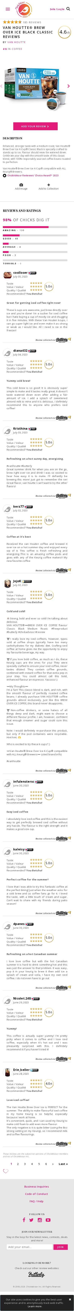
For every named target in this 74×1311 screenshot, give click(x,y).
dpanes (19, 924)
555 (36, 998)
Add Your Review (34, 126)
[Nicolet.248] (8, 1001)
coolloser (20, 273)
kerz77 (18, 506)
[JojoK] (8, 584)
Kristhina (20, 428)
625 (33, 273)
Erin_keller (21, 1070)
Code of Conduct (36, 1194)
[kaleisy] (8, 852)
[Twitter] (31, 1220)
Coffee (17, 49)
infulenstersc (23, 781)
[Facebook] (24, 1220)
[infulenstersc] (8, 784)
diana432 (20, 350)
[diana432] (8, 353)
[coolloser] (8, 275)
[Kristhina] (8, 431)
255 (33, 351)
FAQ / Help (37, 1201)
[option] (37, 86)
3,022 (27, 581)
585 (30, 924)
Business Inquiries (36, 1186)
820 (35, 1070)
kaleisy (18, 849)
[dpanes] (8, 926)
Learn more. (35, 1306)
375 (40, 782)
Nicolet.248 (22, 998)
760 (33, 429)
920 (29, 507)
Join (60, 1247)
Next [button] (69, 86)
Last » (63, 1164)
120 (30, 849)
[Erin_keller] (8, 1072)
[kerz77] (8, 509)
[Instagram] (39, 1220)
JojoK (17, 581)
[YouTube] (48, 1220)
